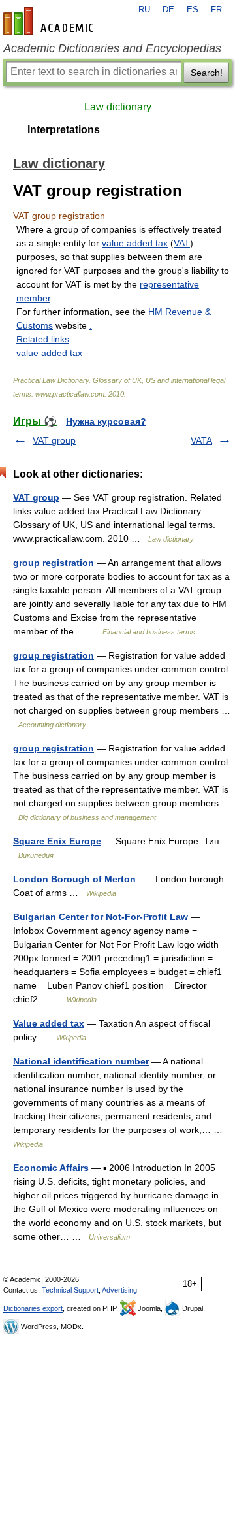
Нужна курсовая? (106, 421)
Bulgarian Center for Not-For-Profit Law (100, 917)
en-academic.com (50, 21)
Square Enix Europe (57, 841)
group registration (53, 562)
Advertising (119, 1290)
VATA (201, 440)
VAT (182, 243)
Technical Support (70, 1290)
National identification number (81, 1061)
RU (144, 9)
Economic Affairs (51, 1167)
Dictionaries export (33, 1308)
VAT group (54, 440)
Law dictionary (117, 106)
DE (168, 9)
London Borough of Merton (74, 879)
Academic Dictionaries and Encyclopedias (112, 48)
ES (192, 9)
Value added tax (48, 1023)
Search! (207, 72)
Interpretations (63, 129)
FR (216, 9)
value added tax (135, 243)
